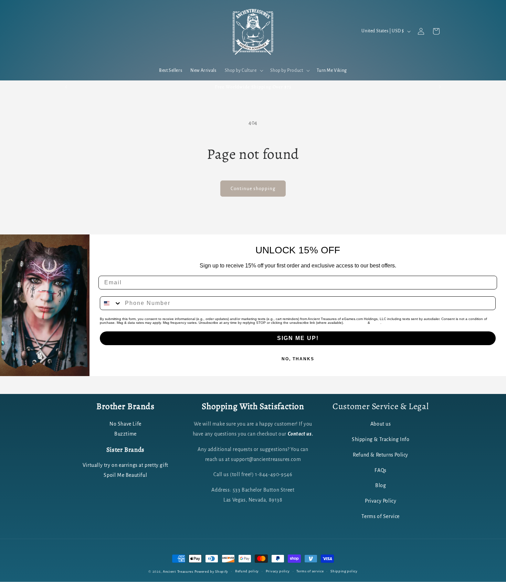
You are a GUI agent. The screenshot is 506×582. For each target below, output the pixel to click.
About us (380, 424)
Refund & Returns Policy (380, 455)
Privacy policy (278, 571)
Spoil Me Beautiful (125, 475)
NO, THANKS (298, 358)
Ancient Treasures (178, 571)
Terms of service (310, 571)
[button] (243, 70)
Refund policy (247, 571)
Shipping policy (344, 571)
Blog (380, 485)
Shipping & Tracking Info (380, 439)
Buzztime (125, 434)
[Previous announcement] (66, 87)
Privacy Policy (356, 323)
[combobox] (111, 303)
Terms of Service (380, 516)
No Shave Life (125, 424)
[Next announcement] (439, 87)
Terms (375, 323)
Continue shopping (253, 188)
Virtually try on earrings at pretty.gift (125, 465)
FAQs (380, 470)
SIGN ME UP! (298, 338)
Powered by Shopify (211, 571)
